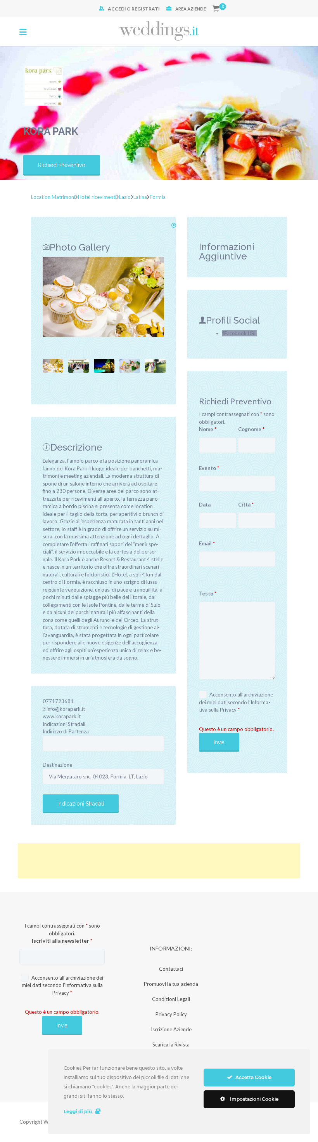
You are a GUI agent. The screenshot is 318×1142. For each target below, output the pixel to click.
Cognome (251, 429)
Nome (207, 429)
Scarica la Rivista (171, 1044)
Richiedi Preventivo (61, 165)
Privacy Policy (171, 1014)
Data (205, 504)
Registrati (145, 9)
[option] (103, 297)
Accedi (117, 9)
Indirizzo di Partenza (66, 731)
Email (207, 543)
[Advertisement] (159, 860)
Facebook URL (240, 333)
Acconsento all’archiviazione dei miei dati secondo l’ (236, 702)
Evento (209, 468)
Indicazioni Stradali (64, 724)
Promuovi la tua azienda (171, 984)
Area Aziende (190, 8)
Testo (207, 593)
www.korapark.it (62, 716)
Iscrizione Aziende (171, 1029)
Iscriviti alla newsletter (62, 941)
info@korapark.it (66, 709)
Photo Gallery (80, 247)
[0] (216, 9)
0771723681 (58, 701)
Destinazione (57, 765)
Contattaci (171, 969)
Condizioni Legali (171, 999)
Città (246, 504)
